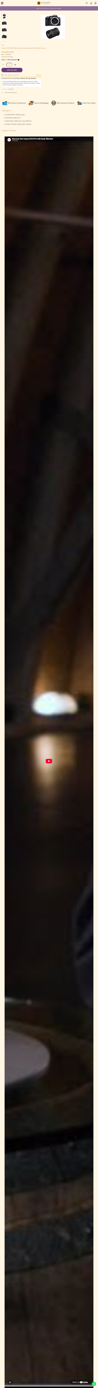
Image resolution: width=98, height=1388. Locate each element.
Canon (2, 45)
